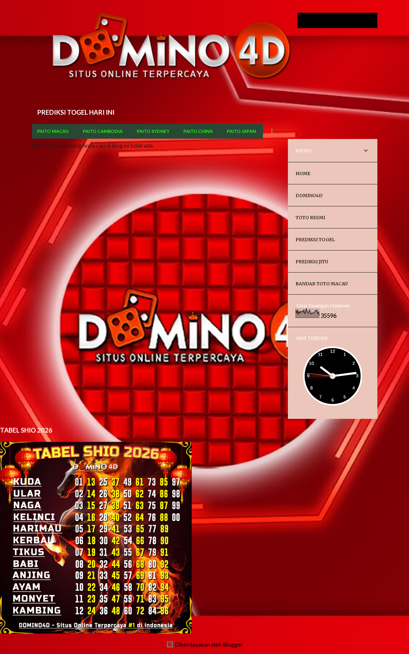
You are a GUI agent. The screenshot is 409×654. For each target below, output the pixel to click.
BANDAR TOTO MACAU (322, 284)
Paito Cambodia (103, 131)
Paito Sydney (153, 131)
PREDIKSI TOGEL (315, 239)
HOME (303, 173)
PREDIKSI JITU (312, 262)
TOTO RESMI (310, 217)
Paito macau (53, 131)
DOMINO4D (309, 195)
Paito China (198, 131)
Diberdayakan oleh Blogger (208, 644)
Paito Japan (241, 131)
